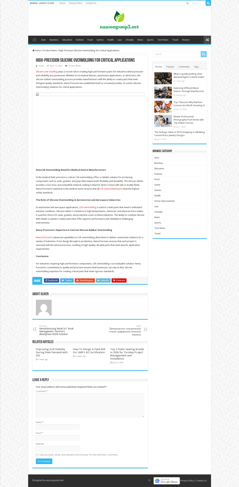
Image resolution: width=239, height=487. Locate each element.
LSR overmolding (87, 207)
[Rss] (187, 3)
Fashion (80, 39)
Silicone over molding (47, 71)
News (140, 39)
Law (120, 39)
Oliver (41, 66)
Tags (196, 66)
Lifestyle (129, 39)
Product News (50, 50)
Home (62, 3)
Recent (158, 66)
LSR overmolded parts (111, 188)
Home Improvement (164, 201)
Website (40, 444)
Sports (150, 39)
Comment (41, 391)
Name (40, 422)
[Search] (208, 3)
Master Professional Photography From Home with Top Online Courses (189, 119)
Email (39, 433)
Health (110, 39)
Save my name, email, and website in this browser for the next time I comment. (78, 454)
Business (54, 39)
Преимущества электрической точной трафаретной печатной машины (125, 330)
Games (100, 39)
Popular (170, 66)
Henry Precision (43, 237)
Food (90, 39)
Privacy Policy (75, 3)
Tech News (162, 39)
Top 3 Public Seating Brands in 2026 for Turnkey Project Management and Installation (127, 354)
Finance (186, 39)
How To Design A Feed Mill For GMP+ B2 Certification (89, 351)
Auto (43, 39)
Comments (184, 66)
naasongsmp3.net (54, 480)
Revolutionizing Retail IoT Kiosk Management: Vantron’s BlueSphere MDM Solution (56, 330)
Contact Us (91, 3)
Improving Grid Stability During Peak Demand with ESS (52, 352)
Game (157, 184)
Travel (175, 39)
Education (67, 39)
